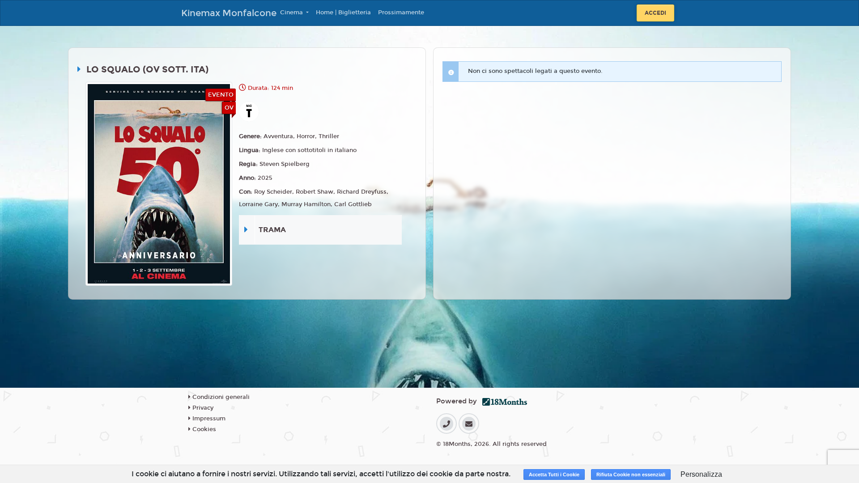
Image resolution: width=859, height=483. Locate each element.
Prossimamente (401, 12)
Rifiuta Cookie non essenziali (630, 474)
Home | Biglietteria (343, 12)
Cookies (203, 429)
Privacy (202, 407)
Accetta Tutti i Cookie (554, 474)
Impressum (208, 418)
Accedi (655, 13)
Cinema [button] (292, 12)
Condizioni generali (220, 397)
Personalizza (701, 474)
